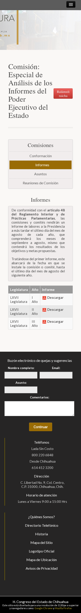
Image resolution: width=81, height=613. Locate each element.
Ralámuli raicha (63, 93)
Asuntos (40, 174)
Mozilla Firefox (63, 608)
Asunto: (21, 382)
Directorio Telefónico (41, 525)
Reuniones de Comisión (40, 183)
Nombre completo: (21, 368)
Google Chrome (43, 608)
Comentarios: (39, 397)
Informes (42, 165)
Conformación (40, 156)
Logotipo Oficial (41, 551)
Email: (56, 368)
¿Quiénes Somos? (41, 517)
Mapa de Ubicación (41, 559)
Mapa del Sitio (41, 542)
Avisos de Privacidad (42, 568)
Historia (41, 534)
